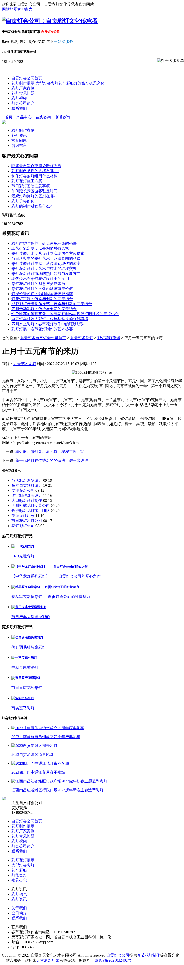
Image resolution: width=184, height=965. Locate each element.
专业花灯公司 (23, 490)
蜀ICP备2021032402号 (113, 960)
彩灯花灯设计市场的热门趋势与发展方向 (46, 274)
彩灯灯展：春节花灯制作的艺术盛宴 (42, 329)
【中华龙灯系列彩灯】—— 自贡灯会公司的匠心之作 (56, 576)
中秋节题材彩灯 (25, 667)
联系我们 (19, 108)
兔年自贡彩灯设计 (27, 485)
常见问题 (19, 140)
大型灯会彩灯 (46, 83)
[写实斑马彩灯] (23, 698)
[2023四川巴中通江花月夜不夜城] (40, 763)
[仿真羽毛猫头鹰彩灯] (27, 637)
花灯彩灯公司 (23, 526)
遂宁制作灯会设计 (27, 495)
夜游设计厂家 (23, 516)
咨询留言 (19, 145)
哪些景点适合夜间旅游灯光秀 (36, 166)
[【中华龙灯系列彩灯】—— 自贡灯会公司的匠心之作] (50, 566)
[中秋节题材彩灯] (24, 657)
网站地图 (9, 9)
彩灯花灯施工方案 (27, 181)
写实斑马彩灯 (23, 708)
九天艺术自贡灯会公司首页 (43, 338)
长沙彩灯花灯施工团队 (31, 511)
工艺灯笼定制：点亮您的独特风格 (40, 248)
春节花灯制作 (148, 955)
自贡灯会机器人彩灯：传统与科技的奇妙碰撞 (50, 319)
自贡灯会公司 (117, 955)
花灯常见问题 (23, 93)
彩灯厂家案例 (23, 88)
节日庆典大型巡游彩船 (31, 617)
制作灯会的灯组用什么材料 (35, 176)
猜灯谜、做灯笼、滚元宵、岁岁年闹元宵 (49, 452)
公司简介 (19, 913)
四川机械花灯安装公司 (31, 505)
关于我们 (19, 908)
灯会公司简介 (23, 103)
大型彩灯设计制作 (27, 500)
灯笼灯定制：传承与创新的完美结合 (42, 299)
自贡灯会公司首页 (27, 78)
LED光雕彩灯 (23, 556)
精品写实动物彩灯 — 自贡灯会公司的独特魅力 (51, 597)
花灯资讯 (19, 135)
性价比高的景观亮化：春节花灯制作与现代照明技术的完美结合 (65, 314)
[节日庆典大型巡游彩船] (29, 607)
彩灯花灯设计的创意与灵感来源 (38, 284)
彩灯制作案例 (23, 130)
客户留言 (25, 9)
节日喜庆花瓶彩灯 (27, 688)
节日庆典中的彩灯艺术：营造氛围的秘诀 (46, 258)
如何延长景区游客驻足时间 (35, 191)
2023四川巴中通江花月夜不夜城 (38, 772)
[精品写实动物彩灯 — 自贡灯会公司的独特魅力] (45, 587)
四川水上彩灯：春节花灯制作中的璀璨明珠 (48, 324)
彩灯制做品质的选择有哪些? (35, 171)
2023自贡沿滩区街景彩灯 (33, 754)
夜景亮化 (96, 83)
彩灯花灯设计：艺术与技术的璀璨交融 (44, 268)
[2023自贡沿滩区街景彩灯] (35, 746)
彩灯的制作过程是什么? (32, 206)
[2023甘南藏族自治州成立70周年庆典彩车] (48, 728)
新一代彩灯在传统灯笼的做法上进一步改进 (51, 460)
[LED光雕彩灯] (23, 546)
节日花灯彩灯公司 (27, 521)
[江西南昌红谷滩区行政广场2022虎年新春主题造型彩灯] (59, 781)
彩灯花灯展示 (23, 860)
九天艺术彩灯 (81, 338)
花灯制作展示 (23, 83)
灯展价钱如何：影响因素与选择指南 (42, 294)
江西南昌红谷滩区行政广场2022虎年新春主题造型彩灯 (58, 790)
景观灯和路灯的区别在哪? (33, 196)
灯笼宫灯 (81, 83)
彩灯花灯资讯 (108, 338)
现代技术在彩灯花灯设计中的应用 (40, 279)
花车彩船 (66, 83)
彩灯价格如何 (23, 201)
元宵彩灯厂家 (47, 960)
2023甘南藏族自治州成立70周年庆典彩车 (46, 737)
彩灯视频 (19, 98)
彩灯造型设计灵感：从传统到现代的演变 (46, 263)
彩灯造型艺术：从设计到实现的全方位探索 (48, 253)
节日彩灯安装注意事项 (31, 186)
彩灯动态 (19, 894)
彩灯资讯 (19, 899)
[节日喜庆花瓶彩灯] (26, 678)
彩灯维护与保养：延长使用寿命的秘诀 (44, 243)
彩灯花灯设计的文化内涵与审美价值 (42, 289)
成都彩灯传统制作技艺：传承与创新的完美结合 (52, 304)
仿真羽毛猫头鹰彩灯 (29, 647)
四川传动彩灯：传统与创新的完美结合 (44, 309)
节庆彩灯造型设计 (27, 480)
